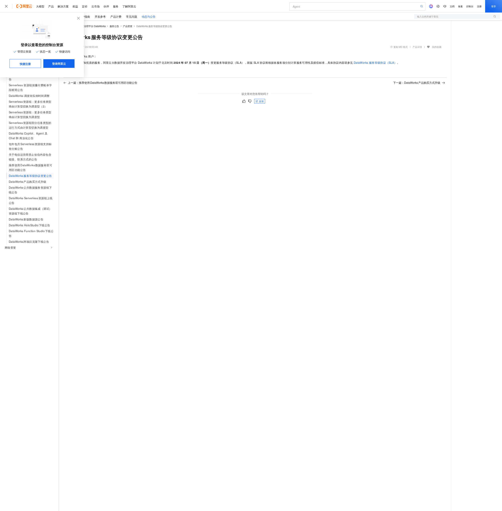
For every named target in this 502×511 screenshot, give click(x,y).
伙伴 (106, 6)
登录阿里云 (59, 63)
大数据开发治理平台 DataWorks (89, 26)
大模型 (40, 6)
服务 (115, 6)
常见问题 (131, 16)
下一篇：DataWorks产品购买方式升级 (416, 83)
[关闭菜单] (6, 6)
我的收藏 (436, 46)
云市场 (95, 6)
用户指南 (84, 16)
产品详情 (417, 46)
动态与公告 (149, 16)
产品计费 (115, 16)
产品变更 (127, 26)
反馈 (261, 101)
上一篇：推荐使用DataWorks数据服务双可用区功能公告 (102, 83)
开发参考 (100, 16)
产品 (51, 6)
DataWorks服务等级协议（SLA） (375, 63)
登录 (493, 6)
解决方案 (63, 6)
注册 (479, 6)
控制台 (469, 6)
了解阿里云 (129, 6)
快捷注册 (25, 64)
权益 (75, 6)
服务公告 (114, 26)
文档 (452, 6)
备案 (460, 6)
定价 (84, 6)
